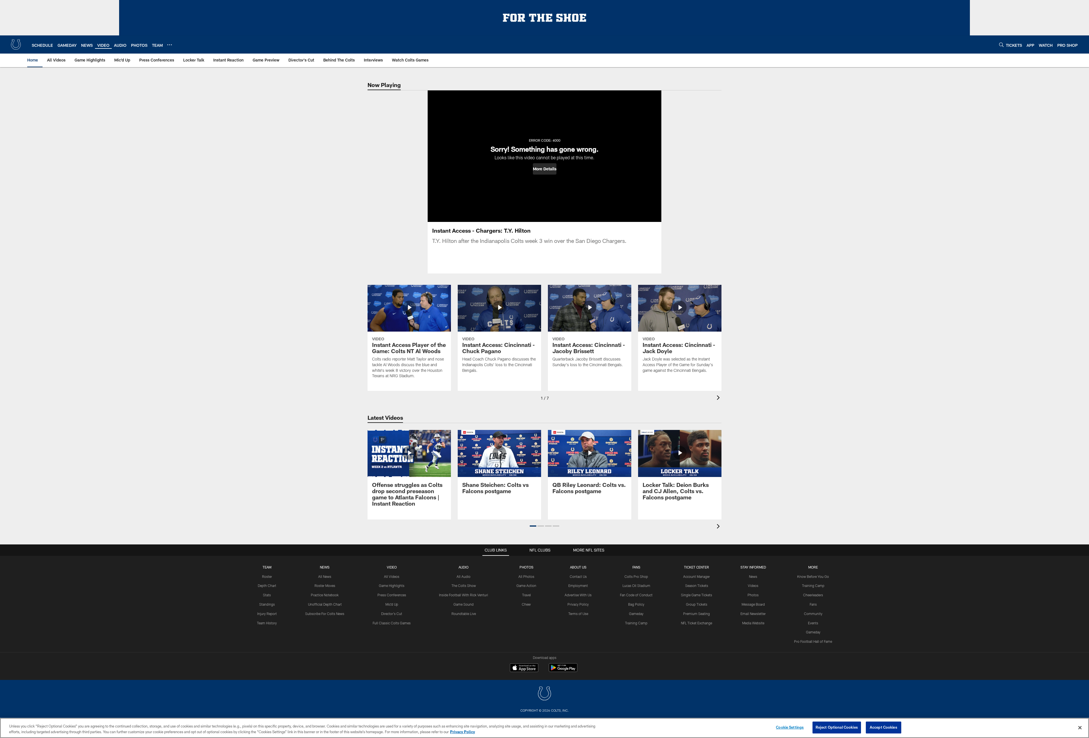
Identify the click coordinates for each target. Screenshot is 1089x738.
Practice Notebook (325, 595)
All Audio (463, 576)
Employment (578, 586)
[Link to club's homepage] (16, 44)
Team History (267, 623)
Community (813, 614)
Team (267, 567)
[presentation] (719, 398)
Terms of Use (578, 614)
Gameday (636, 614)
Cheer (526, 604)
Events (813, 623)
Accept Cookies (883, 727)
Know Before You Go (813, 576)
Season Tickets (696, 586)
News (325, 567)
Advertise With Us (578, 595)
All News (324, 576)
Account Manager (696, 576)
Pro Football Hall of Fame (813, 641)
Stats (267, 595)
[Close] (1080, 727)
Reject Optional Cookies (837, 727)
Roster (267, 576)
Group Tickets (696, 604)
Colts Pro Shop (636, 576)
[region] (544, 728)
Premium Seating (696, 614)
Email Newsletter (753, 614)
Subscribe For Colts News (324, 614)
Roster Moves (325, 586)
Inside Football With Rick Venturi (463, 595)
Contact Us (578, 576)
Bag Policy (636, 604)
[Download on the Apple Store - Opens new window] (524, 668)
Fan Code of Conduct (636, 595)
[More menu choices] (169, 45)
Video (392, 567)
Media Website (753, 623)
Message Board (753, 604)
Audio (463, 567)
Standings (267, 604)
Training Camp (636, 623)
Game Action (526, 586)
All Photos (526, 576)
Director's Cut (391, 614)
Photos (526, 567)
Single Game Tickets (696, 595)
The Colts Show (463, 586)
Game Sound (463, 604)
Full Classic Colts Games (392, 623)
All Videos (391, 576)
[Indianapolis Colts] (544, 694)
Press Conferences (391, 595)
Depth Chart (267, 586)
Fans (813, 604)
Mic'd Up (391, 604)
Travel (526, 595)
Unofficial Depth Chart (325, 604)
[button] (544, 169)
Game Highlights (391, 586)
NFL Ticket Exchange (696, 623)
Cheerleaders (813, 595)
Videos (753, 586)
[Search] (1001, 44)
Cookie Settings (790, 727)
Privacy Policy (578, 604)
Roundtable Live (463, 614)
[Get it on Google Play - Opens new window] (563, 670)
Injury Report (267, 614)
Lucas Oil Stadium (636, 586)
